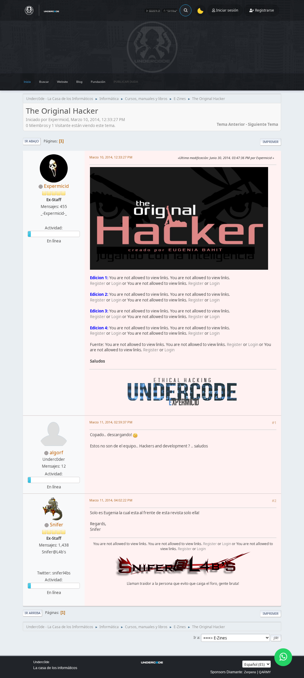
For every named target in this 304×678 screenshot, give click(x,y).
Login (116, 283)
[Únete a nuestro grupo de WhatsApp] (283, 657)
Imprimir (270, 141)
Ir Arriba (32, 613)
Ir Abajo (32, 141)
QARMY (265, 672)
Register (97, 283)
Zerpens (250, 672)
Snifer (56, 524)
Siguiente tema (263, 124)
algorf (56, 452)
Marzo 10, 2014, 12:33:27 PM (110, 157)
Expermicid (56, 186)
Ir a (196, 637)
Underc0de (41, 662)
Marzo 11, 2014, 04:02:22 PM (110, 500)
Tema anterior (231, 124)
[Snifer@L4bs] (53, 565)
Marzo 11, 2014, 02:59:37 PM (110, 422)
